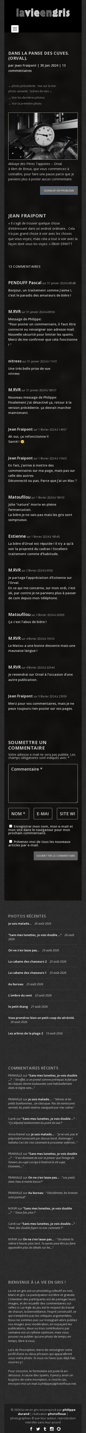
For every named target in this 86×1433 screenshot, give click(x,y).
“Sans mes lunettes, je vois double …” (34, 935)
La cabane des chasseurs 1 (27, 973)
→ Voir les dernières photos (26, 98)
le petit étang (18, 1006)
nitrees (15, 361)
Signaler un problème (59, 190)
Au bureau (15, 984)
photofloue (57, 1414)
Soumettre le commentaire (55, 855)
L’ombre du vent (20, 995)
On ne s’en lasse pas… (23, 950)
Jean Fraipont (25, 65)
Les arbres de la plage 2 (25, 1033)
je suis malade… (19, 923)
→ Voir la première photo (25, 103)
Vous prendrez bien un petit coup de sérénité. (41, 1018)
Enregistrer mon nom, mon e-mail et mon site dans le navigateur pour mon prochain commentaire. (40, 829)
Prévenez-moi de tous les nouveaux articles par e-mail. (39, 843)
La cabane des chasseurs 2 (27, 961)
